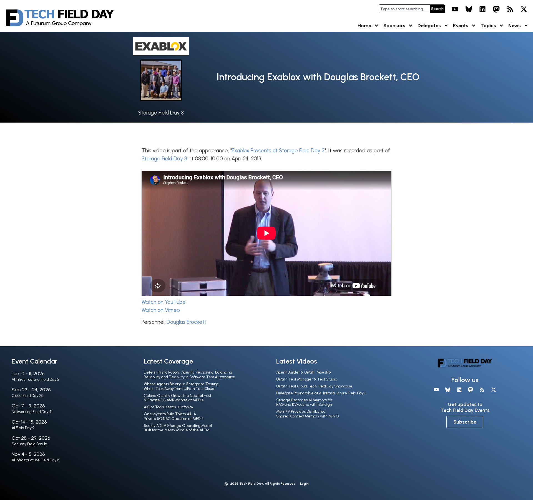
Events (460, 26)
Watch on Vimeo (161, 310)
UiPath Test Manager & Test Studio (306, 379)
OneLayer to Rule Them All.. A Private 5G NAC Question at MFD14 (174, 416)
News (514, 26)
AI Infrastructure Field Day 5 (35, 379)
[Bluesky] (469, 9)
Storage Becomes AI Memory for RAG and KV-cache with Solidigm (304, 402)
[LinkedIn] (482, 9)
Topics (488, 26)
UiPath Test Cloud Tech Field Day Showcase (314, 386)
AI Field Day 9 (23, 428)
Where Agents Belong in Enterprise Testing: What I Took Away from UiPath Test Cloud (181, 386)
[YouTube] (455, 9)
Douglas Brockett (186, 322)
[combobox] (404, 8)
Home (364, 26)
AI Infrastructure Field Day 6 (35, 460)
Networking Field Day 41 (32, 411)
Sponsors (394, 26)
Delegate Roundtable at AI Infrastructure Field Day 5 (321, 393)
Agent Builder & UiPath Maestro (303, 372)
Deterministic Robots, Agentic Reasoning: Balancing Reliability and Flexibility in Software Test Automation (189, 374)
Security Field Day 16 (29, 444)
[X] (524, 9)
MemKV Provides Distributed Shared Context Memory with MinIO (307, 414)
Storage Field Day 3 (161, 113)
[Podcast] (510, 9)
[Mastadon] (496, 9)
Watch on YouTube (164, 302)
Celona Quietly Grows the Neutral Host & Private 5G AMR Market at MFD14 (177, 398)
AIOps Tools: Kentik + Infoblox (168, 407)
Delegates (429, 26)
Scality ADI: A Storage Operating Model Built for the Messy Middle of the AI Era (178, 428)
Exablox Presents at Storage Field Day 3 (278, 150)
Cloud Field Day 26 (27, 395)
